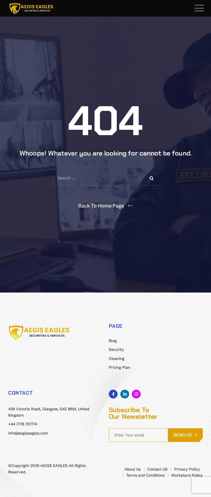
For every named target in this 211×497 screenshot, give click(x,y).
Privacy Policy (187, 469)
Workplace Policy (187, 475)
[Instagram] (136, 394)
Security (116, 349)
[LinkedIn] (124, 394)
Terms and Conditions (145, 475)
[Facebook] (113, 394)
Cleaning (116, 358)
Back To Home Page (101, 206)
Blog (113, 340)
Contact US (157, 469)
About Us (132, 469)
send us (182, 435)
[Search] (183, 8)
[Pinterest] (147, 394)
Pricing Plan (119, 367)
